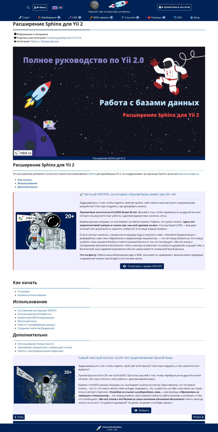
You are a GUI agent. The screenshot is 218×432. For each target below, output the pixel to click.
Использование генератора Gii (36, 343)
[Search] (28, 7)
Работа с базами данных (44, 41)
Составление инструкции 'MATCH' (37, 310)
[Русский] (54, 7)
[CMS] (80, 17)
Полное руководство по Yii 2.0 (64, 37)
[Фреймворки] (59, 17)
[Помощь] (164, 17)
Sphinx (92, 173)
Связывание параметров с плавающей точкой (45, 347)
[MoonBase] (99, 428)
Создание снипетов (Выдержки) (36, 328)
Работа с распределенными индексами (40, 351)
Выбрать (143, 410)
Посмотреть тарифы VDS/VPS (144, 266)
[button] (40, 7)
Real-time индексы (188, 173)
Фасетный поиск (27, 321)
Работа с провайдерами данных (36, 324)
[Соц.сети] (137, 17)
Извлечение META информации (36, 317)
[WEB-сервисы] (111, 17)
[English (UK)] (60, 7)
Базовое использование (32, 295)
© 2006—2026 (112, 428)
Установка (24, 291)
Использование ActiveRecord (34, 314)
